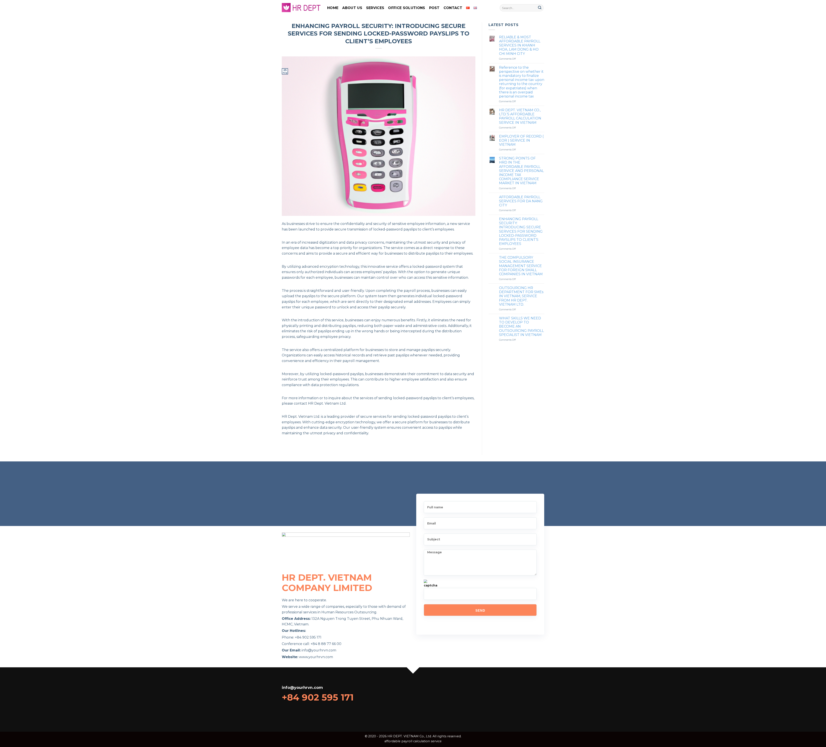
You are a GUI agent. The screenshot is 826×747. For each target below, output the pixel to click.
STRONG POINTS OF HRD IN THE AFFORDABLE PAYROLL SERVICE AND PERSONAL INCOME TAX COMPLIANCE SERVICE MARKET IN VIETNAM (521, 170)
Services (375, 8)
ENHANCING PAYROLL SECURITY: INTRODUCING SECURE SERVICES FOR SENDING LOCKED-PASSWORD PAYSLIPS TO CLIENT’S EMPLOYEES (521, 231)
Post (434, 8)
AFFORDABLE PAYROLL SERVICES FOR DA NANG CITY (521, 201)
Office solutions (406, 8)
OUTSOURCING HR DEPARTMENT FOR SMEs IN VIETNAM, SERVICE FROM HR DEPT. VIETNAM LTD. (521, 296)
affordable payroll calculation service (413, 741)
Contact (453, 8)
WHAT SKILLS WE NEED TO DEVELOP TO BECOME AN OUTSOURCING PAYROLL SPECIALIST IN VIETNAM (521, 326)
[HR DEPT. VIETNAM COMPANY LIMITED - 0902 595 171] (301, 7)
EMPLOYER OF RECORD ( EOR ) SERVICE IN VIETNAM (521, 140)
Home (332, 8)
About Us (352, 8)
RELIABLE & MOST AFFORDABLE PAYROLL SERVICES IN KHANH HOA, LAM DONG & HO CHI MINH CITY (519, 45)
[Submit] (539, 8)
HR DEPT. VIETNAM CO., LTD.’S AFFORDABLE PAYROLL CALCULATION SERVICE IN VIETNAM (520, 116)
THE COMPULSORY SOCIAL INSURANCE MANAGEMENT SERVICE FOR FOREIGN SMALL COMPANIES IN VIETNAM (521, 265)
